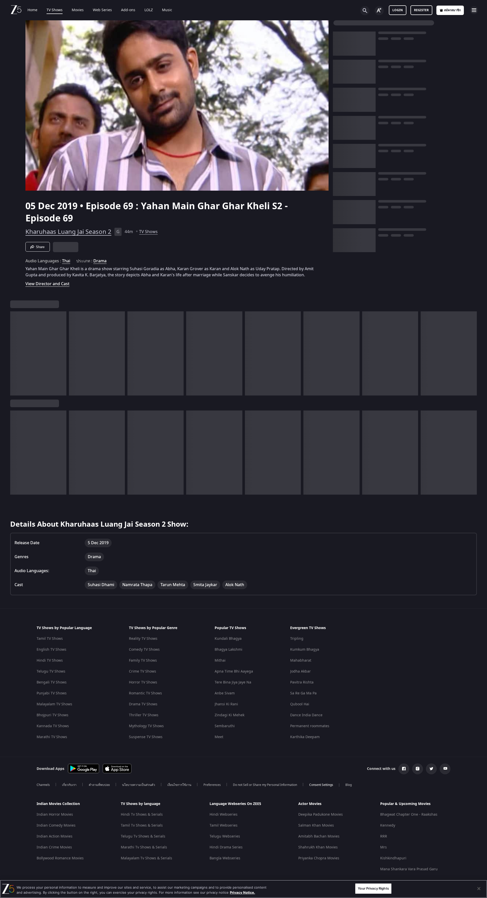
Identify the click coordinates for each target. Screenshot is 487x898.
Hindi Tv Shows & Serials (142, 814)
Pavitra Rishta (302, 682)
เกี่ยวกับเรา (69, 785)
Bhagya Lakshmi (228, 649)
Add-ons (128, 10)
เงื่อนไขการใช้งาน (179, 785)
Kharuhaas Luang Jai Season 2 (68, 231)
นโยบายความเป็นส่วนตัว (138, 785)
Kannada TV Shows (53, 726)
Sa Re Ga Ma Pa (303, 693)
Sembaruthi (225, 726)
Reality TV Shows (143, 638)
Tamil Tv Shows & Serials (142, 825)
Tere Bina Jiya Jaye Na (233, 682)
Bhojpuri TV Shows (52, 715)
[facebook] (404, 769)
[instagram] (417, 769)
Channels (43, 785)
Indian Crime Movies (54, 847)
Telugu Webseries (225, 836)
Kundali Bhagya (228, 638)
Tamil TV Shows (50, 638)
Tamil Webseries (224, 825)
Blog (348, 785)
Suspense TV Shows (146, 737)
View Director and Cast (47, 284)
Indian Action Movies (54, 836)
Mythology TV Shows (146, 726)
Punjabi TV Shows (52, 693)
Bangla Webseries (225, 858)
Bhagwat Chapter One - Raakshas (408, 814)
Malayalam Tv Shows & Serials (146, 858)
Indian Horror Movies (55, 814)
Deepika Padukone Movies (320, 814)
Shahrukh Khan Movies (318, 847)
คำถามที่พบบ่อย (99, 785)
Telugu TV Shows (51, 671)
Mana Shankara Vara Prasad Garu (409, 869)
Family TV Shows (143, 660)
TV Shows (55, 10)
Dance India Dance (306, 715)
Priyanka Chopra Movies (318, 858)
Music (167, 10)
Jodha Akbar (300, 671)
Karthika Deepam (305, 737)
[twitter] (431, 769)
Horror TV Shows (143, 682)
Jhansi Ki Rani (226, 704)
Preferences (212, 785)
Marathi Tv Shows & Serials (144, 847)
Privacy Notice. (242, 892)
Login (397, 10)
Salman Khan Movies (316, 825)
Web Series (102, 10)
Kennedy (387, 825)
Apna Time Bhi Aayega (234, 671)
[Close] (478, 888)
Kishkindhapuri (393, 858)
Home (32, 10)
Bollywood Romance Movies (60, 858)
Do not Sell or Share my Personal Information (265, 785)
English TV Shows (51, 649)
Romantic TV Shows (145, 693)
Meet (219, 737)
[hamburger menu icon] (474, 10)
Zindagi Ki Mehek (229, 715)
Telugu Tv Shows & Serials (143, 836)
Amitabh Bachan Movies (319, 836)
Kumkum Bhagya (304, 649)
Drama (100, 261)
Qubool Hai (299, 704)
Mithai (220, 660)
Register (421, 10)
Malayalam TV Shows (54, 704)
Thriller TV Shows (143, 715)
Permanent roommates (309, 726)
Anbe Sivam (225, 693)
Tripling (296, 638)
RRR (383, 836)
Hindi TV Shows (50, 660)
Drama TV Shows (143, 704)
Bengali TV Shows (52, 682)
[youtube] (445, 769)
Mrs (383, 847)
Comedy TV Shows (144, 649)
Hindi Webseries (224, 814)
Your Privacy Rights (373, 888)
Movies (78, 10)
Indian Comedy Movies (56, 825)
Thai (66, 261)
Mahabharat (300, 660)
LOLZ (148, 10)
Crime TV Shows (142, 671)
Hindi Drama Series (226, 847)
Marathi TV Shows (52, 737)
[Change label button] (379, 10)
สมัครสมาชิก (452, 10)
